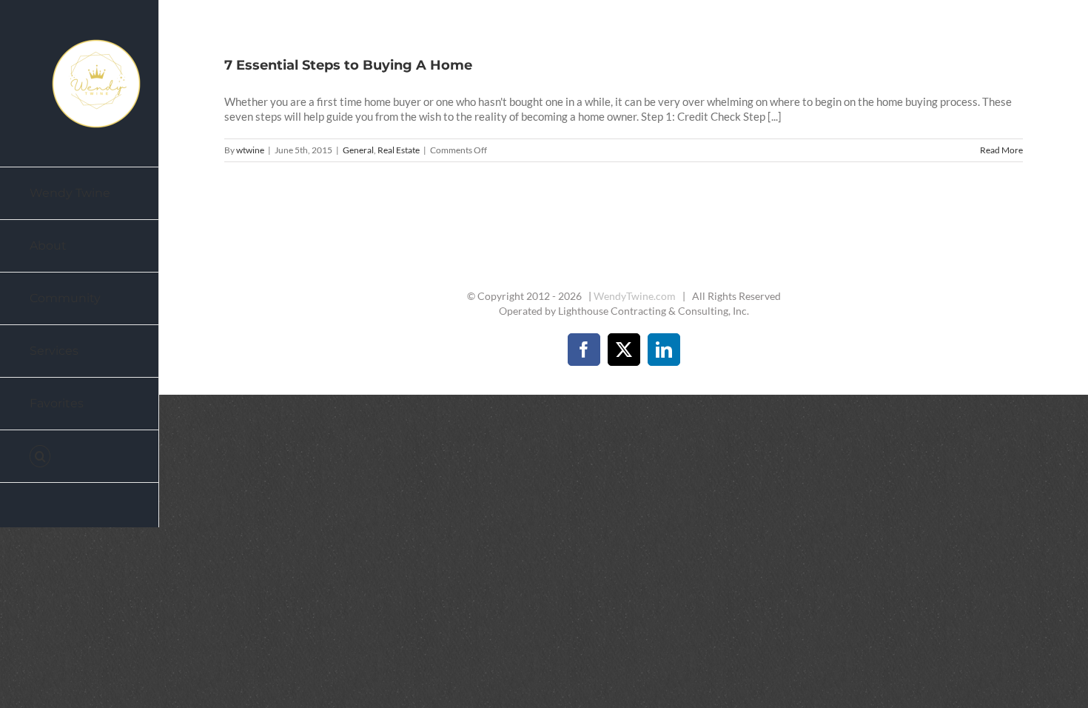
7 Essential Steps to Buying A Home (348, 65)
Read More (1001, 150)
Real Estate (398, 150)
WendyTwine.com (635, 296)
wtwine (250, 150)
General (358, 150)
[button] (79, 456)
